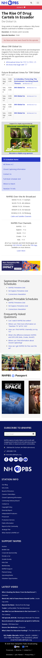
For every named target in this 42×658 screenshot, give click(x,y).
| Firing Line (13, 627)
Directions (9, 655)
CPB (26, 646)
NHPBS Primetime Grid (16, 288)
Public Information (8, 523)
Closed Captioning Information (14, 169)
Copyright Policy (7, 507)
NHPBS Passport (7, 569)
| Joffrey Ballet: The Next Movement (16, 608)
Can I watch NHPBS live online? (19, 321)
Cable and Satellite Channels (21, 216)
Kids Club (5, 562)
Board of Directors (8, 491)
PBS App (34, 245)
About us (18, 650)
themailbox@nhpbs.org (13, 455)
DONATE (20, 7)
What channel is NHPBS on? (10, 533)
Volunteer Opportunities (9, 578)
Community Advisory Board (10, 501)
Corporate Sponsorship (9, 553)
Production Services (8, 520)
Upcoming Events (7, 575)
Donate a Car (6, 556)
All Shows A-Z (8, 164)
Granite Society (6, 559)
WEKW (34, 635)
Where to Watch (9, 184)
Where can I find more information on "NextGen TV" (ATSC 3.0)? (22, 325)
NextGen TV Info (9, 189)
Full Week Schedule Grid (12, 179)
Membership (6, 566)
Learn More (21, 251)
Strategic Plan (6, 529)
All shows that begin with (16, 65)
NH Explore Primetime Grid (18, 291)
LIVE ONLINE (17, 245)
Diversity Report (7, 510)
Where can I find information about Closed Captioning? (21, 341)
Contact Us (7, 174)
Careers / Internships (8, 494)
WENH (21, 635)
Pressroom (5, 517)
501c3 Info (5, 488)
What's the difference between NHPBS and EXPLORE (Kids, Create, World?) (22, 336)
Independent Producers (9, 513)
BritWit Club (5, 550)
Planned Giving (6, 572)
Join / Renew (19, 655)
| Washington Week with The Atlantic (21, 618)
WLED (28, 635)
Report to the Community (10, 526)
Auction (4, 546)
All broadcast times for (21, 62)
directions (31, 447)
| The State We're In (21, 630)
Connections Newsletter (17, 294)
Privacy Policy (29, 655)
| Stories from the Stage (16, 605)
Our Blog (5, 485)
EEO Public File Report (12, 638)
